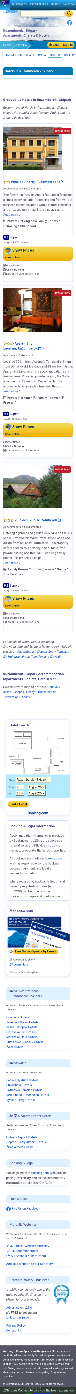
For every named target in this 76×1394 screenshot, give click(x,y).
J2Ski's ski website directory (29, 1246)
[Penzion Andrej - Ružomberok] (32, 148)
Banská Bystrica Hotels (22, 1080)
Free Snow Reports (35, 951)
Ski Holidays (11, 657)
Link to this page (17, 1317)
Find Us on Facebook (25, 1208)
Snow (42, 55)
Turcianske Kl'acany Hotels (24, 1042)
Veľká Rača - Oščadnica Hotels (27, 1095)
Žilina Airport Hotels (20, 1147)
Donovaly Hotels (17, 1017)
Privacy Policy (16, 1325)
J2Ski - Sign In (62, 45)
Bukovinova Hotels (19, 1085)
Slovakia (21, 45)
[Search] (69, 13)
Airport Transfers (32, 657)
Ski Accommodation (24, 1251)
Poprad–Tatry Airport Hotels (26, 1142)
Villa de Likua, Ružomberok (36, 520)
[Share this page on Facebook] (69, 24)
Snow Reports (39, 4)
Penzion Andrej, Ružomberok (34, 182)
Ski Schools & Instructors (28, 1256)
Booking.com (40, 1173)
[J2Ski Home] (11, 12)
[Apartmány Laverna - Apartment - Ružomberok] (32, 310)
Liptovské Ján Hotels (21, 1032)
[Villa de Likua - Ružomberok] (32, 486)
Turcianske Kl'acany (16, 697)
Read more (11, 215)
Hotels (7, 45)
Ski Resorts (19, 4)
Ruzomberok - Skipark (19, 55)
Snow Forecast (58, 652)
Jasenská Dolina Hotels (22, 1022)
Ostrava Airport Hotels (21, 1137)
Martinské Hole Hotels (21, 1037)
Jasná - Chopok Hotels (21, 1027)
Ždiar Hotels (14, 1047)
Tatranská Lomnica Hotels (24, 1090)
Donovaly (53, 687)
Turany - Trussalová (39, 692)
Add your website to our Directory (29, 1264)
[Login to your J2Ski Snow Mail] (38, 932)
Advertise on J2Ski (19, 1307)
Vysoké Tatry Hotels (20, 1100)
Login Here (20, 964)
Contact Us (14, 1330)
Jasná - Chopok (13, 692)
